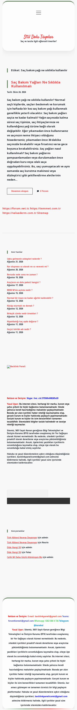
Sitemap (42, 213)
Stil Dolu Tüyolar (38, 37)
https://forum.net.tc (15, 208)
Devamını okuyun (22, 192)
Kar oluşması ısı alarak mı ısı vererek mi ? (27, 266)
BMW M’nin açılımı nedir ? (19, 290)
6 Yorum (44, 191)
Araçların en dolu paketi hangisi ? (23, 282)
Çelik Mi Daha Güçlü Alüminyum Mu (24, 557)
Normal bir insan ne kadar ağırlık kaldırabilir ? (30, 298)
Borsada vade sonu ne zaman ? (22, 274)
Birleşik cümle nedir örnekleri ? (22, 313)
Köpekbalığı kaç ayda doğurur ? (22, 321)
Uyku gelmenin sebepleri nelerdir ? (24, 259)
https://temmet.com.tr (45, 208)
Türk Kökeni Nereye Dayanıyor (22, 537)
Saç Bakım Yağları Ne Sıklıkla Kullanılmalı (35, 84)
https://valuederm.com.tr (19, 213)
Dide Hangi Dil (14, 547)
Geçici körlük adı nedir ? (19, 329)
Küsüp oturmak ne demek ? (20, 305)
